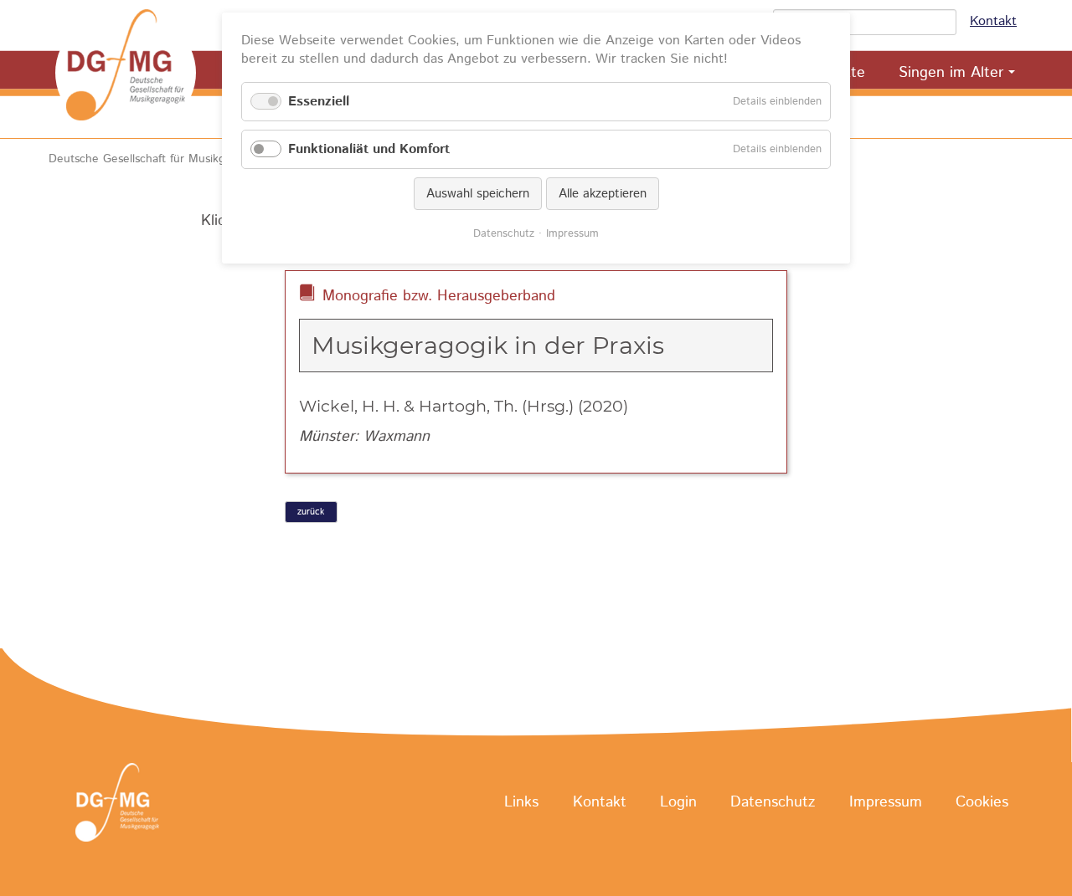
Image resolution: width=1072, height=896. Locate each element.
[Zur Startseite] (125, 72)
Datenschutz (772, 803)
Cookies (982, 803)
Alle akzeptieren (603, 193)
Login (678, 803)
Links (521, 803)
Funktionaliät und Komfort (369, 149)
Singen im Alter (951, 73)
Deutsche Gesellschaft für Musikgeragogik (160, 159)
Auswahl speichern (477, 193)
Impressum (885, 803)
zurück (310, 512)
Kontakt (993, 21)
